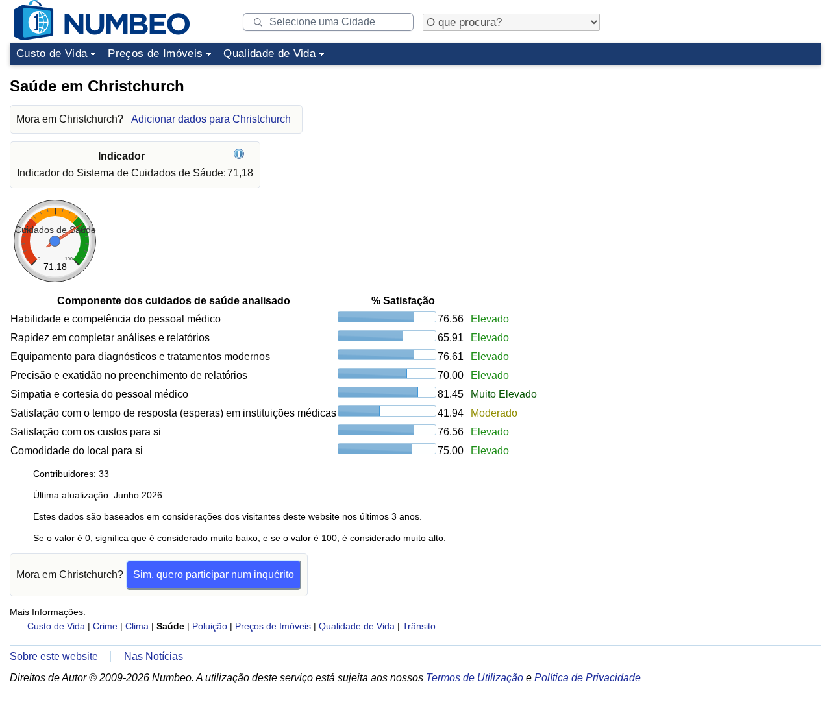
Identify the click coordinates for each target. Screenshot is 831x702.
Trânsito (419, 626)
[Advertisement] (723, 152)
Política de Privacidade (587, 677)
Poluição (209, 626)
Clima (137, 626)
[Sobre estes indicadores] (240, 156)
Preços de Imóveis (155, 53)
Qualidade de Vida (269, 53)
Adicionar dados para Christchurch (211, 119)
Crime (105, 626)
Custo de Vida (51, 53)
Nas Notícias (153, 656)
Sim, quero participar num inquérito (213, 574)
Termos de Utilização (474, 677)
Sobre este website (54, 656)
